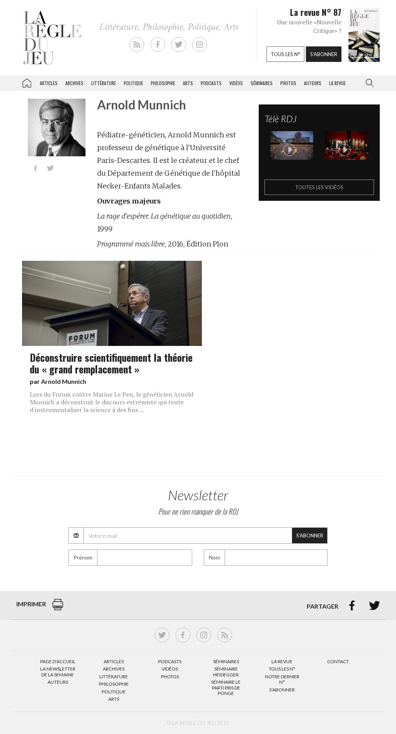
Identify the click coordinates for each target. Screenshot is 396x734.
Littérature (103, 83)
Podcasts (211, 83)
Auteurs (312, 83)
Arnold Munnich (63, 381)
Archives (74, 83)
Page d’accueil (57, 661)
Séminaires (262, 83)
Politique (133, 83)
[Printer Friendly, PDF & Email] (57, 608)
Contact (338, 661)
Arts (188, 83)
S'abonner (323, 54)
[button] (368, 83)
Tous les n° (285, 54)
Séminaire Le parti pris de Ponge (226, 687)
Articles (49, 83)
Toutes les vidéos (319, 187)
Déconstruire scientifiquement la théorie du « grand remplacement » (111, 363)
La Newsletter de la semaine (57, 671)
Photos (288, 83)
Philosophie (163, 83)
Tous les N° (282, 669)
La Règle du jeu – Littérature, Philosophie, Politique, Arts (26, 81)
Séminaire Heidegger (226, 671)
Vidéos (236, 83)
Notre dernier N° (282, 679)
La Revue (281, 661)
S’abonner (282, 690)
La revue (337, 83)
